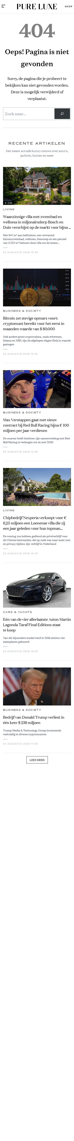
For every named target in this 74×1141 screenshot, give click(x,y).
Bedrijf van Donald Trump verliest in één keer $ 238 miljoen (33, 720)
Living (9, 209)
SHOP (68, 6)
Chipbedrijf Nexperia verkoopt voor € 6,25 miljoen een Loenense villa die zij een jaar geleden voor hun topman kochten (34, 523)
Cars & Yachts (17, 612)
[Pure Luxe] (37, 6)
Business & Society (22, 311)
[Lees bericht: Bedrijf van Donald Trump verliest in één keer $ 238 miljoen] (37, 686)
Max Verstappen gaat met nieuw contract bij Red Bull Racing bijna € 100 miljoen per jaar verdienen (36, 425)
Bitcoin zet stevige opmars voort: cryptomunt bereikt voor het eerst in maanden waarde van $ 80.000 (33, 323)
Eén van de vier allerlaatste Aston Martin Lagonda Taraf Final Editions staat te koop (37, 625)
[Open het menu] (3, 7)
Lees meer (37, 760)
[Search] (62, 113)
